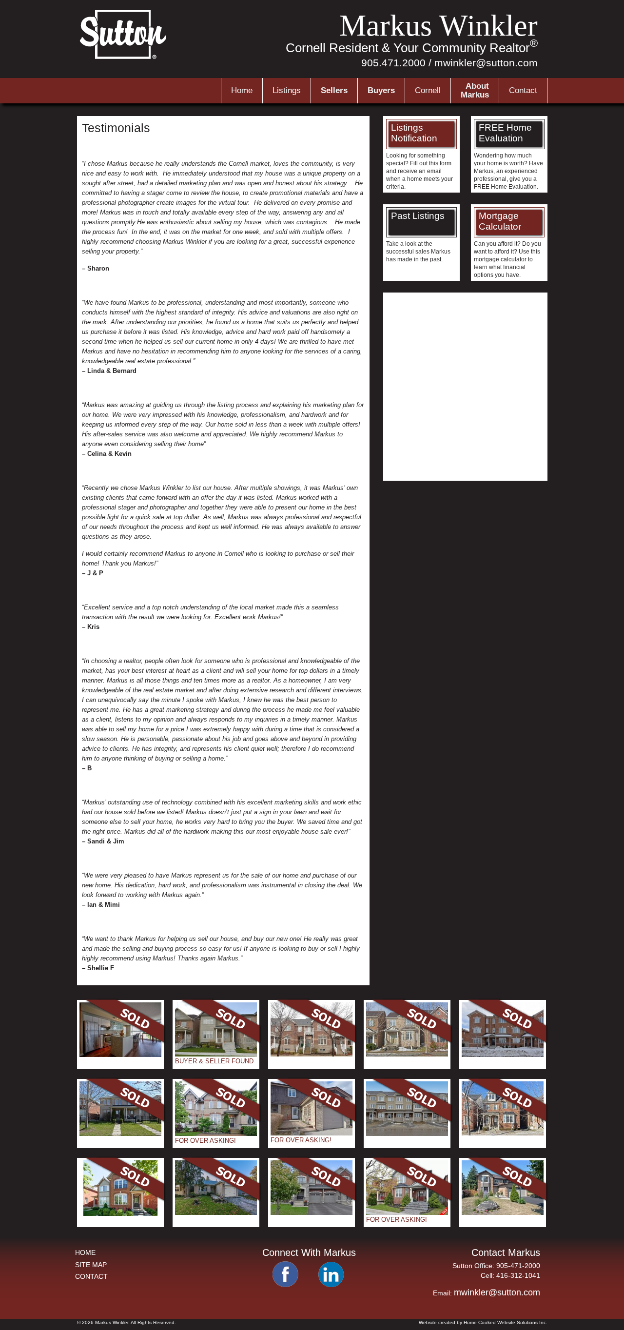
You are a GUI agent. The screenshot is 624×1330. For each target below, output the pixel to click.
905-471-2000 (518, 1266)
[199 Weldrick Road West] (216, 1212)
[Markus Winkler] (124, 58)
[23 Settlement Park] (407, 1212)
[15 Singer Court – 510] (120, 1054)
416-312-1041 (518, 1275)
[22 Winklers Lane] (120, 1133)
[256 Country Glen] (503, 1133)
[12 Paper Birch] (216, 1054)
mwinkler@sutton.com (486, 62)
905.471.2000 (393, 62)
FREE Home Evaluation (505, 132)
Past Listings (418, 216)
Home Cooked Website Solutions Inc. (505, 1322)
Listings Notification (414, 132)
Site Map (91, 1265)
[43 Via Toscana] (311, 1212)
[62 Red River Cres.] (311, 1133)
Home (242, 90)
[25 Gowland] (120, 1213)
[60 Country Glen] (407, 1054)
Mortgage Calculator (500, 221)
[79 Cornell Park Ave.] (216, 1133)
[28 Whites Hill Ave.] (311, 1054)
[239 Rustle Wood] (407, 1133)
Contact (523, 90)
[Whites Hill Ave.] (503, 1054)
